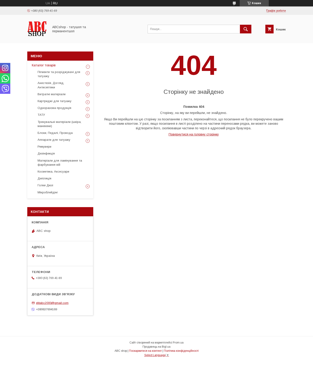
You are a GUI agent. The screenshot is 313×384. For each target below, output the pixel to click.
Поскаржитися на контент (145, 350)
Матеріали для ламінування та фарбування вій (60, 162)
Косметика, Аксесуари (53, 171)
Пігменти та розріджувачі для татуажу (59, 74)
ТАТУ (41, 114)
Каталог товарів (44, 65)
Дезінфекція (46, 153)
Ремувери (44, 146)
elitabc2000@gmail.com (52, 303)
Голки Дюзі (45, 185)
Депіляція (44, 178)
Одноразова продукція (54, 108)
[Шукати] (245, 29)
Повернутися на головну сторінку (194, 134)
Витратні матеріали (52, 94)
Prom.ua (178, 342)
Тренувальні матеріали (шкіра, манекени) (59, 124)
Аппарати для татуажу (54, 139)
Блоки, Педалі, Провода (55, 133)
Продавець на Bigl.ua (156, 346)
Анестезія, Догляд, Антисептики (51, 85)
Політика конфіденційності (181, 350)
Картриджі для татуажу (54, 101)
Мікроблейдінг (48, 192)
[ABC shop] (37, 37)
